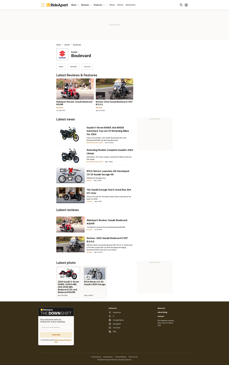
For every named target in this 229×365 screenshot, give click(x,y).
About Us (161, 308)
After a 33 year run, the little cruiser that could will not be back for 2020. (109, 197)
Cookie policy (108, 357)
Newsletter (130, 5)
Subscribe (56, 335)
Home (58, 45)
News (73, 5)
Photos (120, 5)
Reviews (85, 5)
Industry (89, 201)
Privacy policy (96, 357)
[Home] (58, 5)
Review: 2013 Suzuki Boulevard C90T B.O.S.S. (114, 103)
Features (98, 5)
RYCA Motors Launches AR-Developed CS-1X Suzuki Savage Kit (108, 172)
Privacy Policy (59, 340)
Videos (112, 5)
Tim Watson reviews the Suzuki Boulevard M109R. (106, 227)
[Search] (181, 4)
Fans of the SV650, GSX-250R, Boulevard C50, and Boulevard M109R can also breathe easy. (106, 139)
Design (89, 180)
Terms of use (133, 357)
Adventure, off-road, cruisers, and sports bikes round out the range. (109, 158)
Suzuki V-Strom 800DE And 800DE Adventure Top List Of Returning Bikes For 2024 (108, 131)
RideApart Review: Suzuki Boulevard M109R (74, 103)
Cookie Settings (120, 357)
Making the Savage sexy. (96, 178)
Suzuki (67, 45)
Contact (161, 316)
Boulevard (77, 45)
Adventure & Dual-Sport (95, 142)
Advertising (162, 312)
